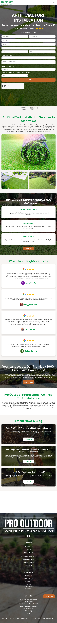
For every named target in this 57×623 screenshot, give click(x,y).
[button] (53, 2)
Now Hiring (28, 611)
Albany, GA (28, 575)
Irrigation (28, 549)
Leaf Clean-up (28, 565)
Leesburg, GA (28, 579)
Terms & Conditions (49, 618)
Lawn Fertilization (28, 562)
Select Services (6, 55)
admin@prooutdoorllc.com (28, 599)
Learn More (28, 248)
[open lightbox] (28, 152)
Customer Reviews (28, 608)
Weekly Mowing (28, 552)
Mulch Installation (28, 559)
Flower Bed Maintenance (28, 556)
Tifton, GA (28, 584)
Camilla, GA (28, 586)
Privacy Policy (37, 618)
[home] (7, 3)
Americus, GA (28, 582)
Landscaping (28, 546)
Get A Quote (28, 382)
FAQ (28, 613)
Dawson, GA (28, 589)
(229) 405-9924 (28, 601)
